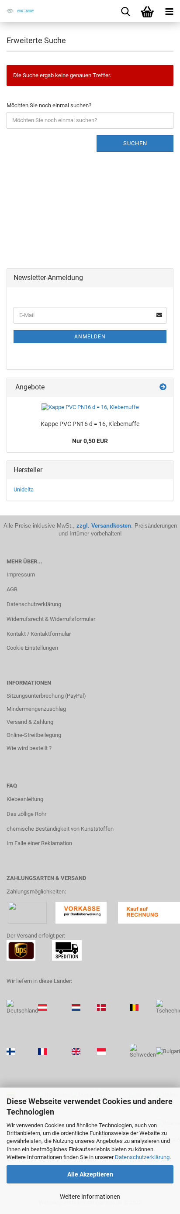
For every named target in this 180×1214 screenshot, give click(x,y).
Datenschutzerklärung (142, 1157)
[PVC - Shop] (17, 11)
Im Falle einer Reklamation (39, 843)
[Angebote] (162, 387)
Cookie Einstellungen (32, 648)
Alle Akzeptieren (90, 1174)
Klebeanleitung (25, 799)
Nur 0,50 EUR (90, 440)
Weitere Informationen (90, 1196)
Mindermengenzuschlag (36, 709)
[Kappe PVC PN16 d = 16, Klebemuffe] (90, 407)
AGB (12, 589)
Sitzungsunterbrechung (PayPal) (46, 695)
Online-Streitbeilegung (34, 735)
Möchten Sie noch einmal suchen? (49, 105)
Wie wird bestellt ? (29, 748)
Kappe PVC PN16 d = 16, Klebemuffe (90, 423)
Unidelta (24, 489)
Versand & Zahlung (30, 722)
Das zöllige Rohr (26, 814)
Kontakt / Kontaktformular (39, 634)
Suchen (135, 143)
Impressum (21, 574)
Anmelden (90, 337)
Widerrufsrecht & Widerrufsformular (51, 619)
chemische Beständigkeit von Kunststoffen (60, 828)
